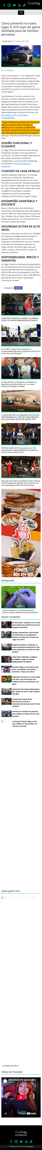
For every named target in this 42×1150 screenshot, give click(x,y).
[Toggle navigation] (21, 12)
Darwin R (30, 1146)
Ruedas (18, 288)
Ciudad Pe (9, 70)
